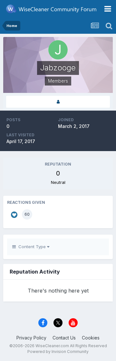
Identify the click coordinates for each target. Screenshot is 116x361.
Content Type (31, 246)
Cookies (91, 337)
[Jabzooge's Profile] (58, 101)
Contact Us (64, 337)
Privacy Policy (31, 337)
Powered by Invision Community (58, 351)
